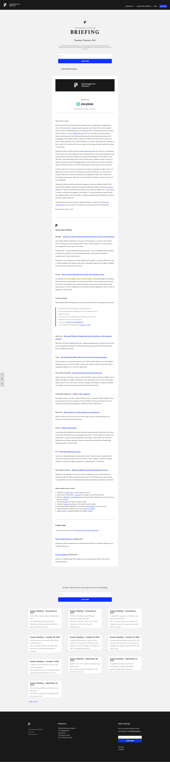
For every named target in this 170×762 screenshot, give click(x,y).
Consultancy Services (144, 6)
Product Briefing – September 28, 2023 (84, 660)
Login (155, 6)
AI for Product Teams (65, 737)
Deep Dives (62, 733)
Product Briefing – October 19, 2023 (84, 637)
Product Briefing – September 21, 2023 (123, 660)
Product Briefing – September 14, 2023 (44, 684)
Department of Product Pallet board (87, 530)
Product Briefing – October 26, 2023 (45, 637)
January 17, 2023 (85, 325)
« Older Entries (33, 702)
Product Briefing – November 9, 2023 (83, 612)
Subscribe (163, 6)
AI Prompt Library (64, 735)
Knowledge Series (64, 731)
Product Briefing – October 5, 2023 (44, 661)
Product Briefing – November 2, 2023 (123, 612)
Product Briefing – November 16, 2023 (43, 612)
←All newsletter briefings (69, 69)
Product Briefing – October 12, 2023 (124, 637)
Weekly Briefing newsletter (67, 728)
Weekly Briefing (135, 731)
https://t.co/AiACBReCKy (75, 322)
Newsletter (129, 6)
